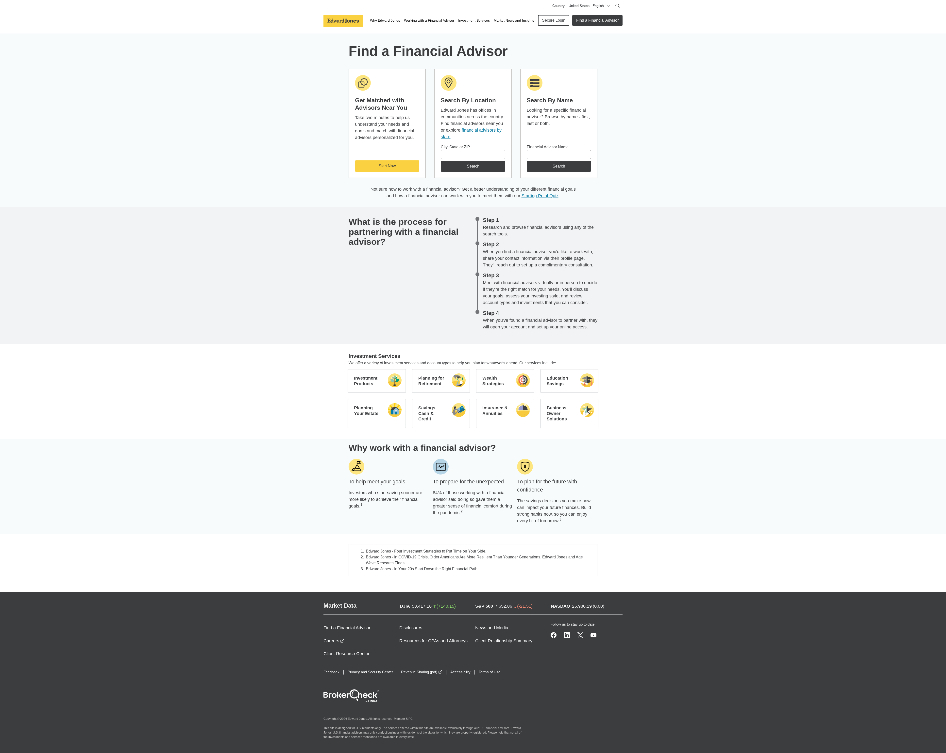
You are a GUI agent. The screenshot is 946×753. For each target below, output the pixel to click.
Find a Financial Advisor (597, 20)
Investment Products (365, 381)
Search (473, 166)
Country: (559, 6)
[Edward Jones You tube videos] (593, 635)
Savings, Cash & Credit (427, 413)
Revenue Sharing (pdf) (421, 672)
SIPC (409, 719)
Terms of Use (489, 672)
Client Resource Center (346, 653)
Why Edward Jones (385, 20)
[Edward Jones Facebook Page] (554, 635)
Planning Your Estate (366, 410)
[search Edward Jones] (618, 6)
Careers (333, 640)
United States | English (586, 6)
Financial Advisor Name (548, 147)
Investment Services (474, 20)
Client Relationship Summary (503, 640)
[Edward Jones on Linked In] (567, 635)
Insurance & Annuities (495, 410)
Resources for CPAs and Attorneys (433, 640)
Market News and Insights (514, 20)
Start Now (387, 166)
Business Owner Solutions (557, 413)
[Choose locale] (608, 5)
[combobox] (473, 154)
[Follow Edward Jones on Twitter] (580, 635)
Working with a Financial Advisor (429, 20)
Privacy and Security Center (370, 672)
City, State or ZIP (455, 147)
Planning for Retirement (431, 381)
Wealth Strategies (493, 381)
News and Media (491, 627)
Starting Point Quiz (540, 195)
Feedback (331, 672)
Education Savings (557, 381)
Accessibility (460, 672)
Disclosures (410, 627)
